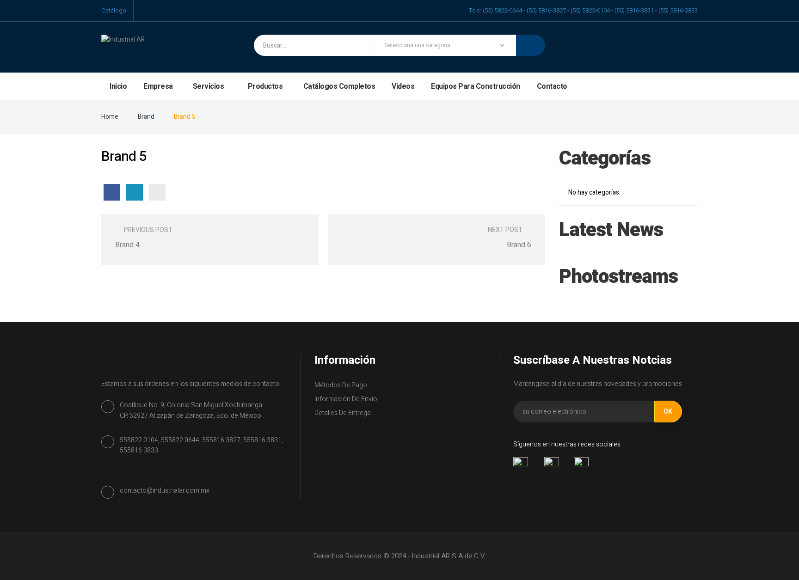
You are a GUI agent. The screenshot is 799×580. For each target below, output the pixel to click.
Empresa (158, 86)
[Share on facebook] (112, 192)
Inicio (118, 86)
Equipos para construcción (475, 86)
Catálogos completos (339, 86)
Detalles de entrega (342, 413)
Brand (146, 117)
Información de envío (345, 399)
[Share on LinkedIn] (134, 192)
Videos (403, 86)
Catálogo (113, 10)
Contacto (552, 86)
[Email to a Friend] (157, 192)
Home (109, 117)
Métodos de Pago (340, 385)
